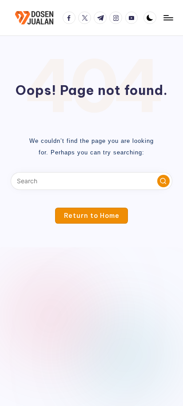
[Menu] (167, 17)
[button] (163, 181)
